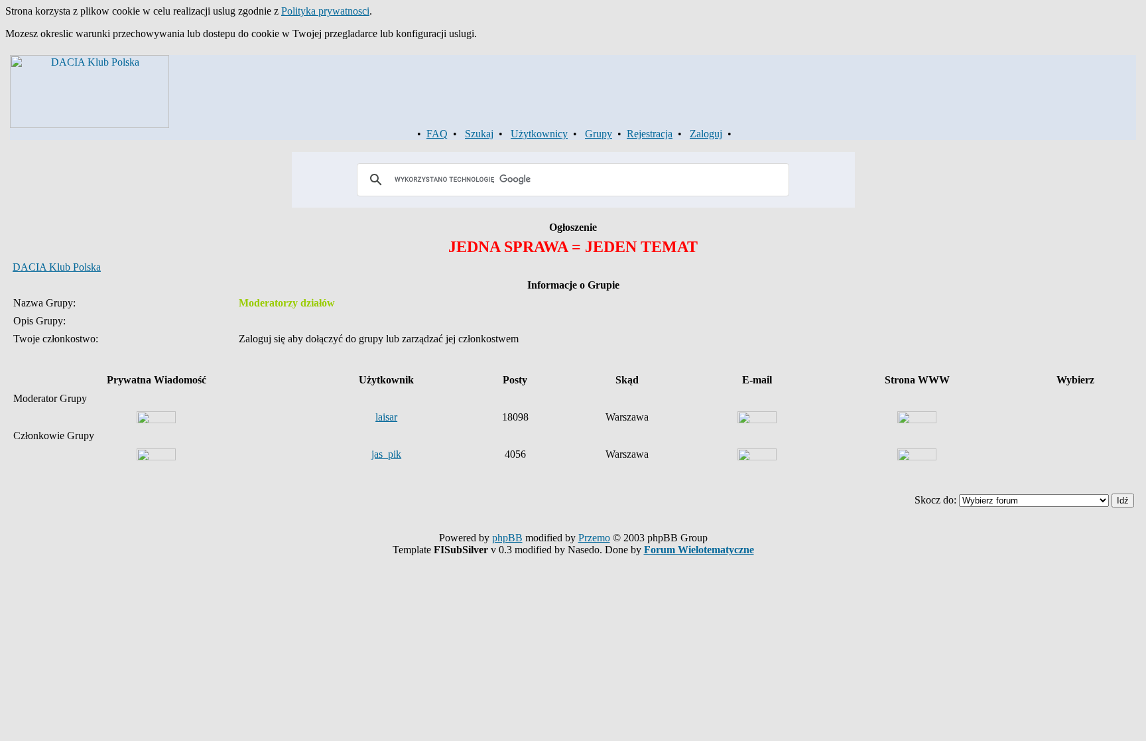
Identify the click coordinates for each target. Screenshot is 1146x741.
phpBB (507, 537)
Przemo (594, 537)
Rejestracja (649, 133)
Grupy (598, 133)
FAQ (437, 133)
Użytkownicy (539, 133)
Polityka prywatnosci (325, 11)
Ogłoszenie (573, 227)
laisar (386, 417)
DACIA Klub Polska (57, 267)
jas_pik (386, 454)
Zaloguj (706, 133)
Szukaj (479, 133)
